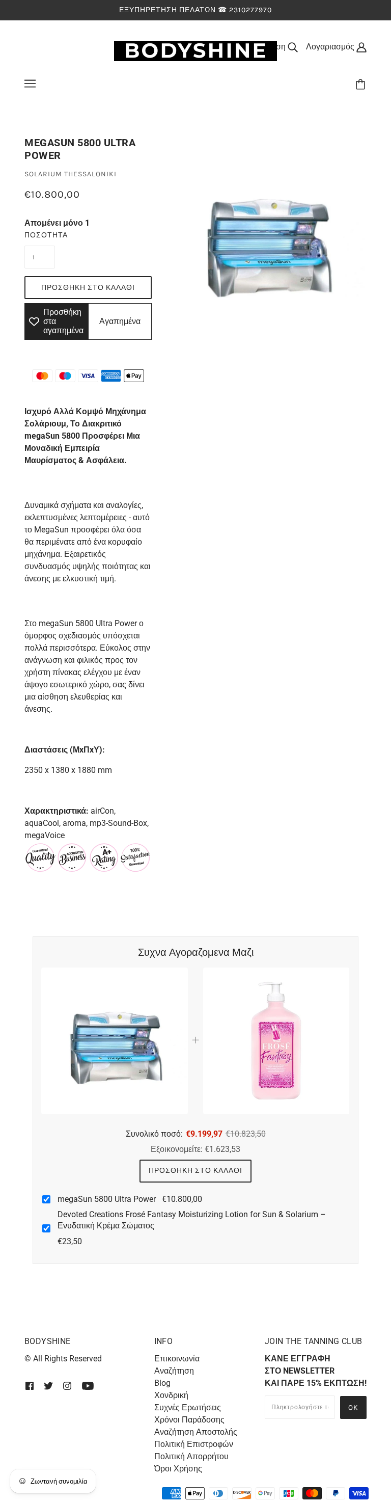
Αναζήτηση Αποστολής (195, 1432)
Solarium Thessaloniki (70, 174)
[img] (29, 1385)
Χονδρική (171, 1395)
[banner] (195, 50)
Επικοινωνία (177, 1358)
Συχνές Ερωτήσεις (187, 1407)
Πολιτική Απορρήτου (191, 1456)
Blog (162, 1383)
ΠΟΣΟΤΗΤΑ (39, 235)
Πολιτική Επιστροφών (193, 1444)
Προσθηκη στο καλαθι (195, 1170)
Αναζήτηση (174, 1371)
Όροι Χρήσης (178, 1468)
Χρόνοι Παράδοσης (189, 1420)
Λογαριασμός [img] (331, 46)
